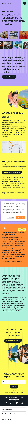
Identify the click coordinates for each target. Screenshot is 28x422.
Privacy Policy (5, 416)
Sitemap (12, 416)
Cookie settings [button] (10, 217)
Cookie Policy (5, 414)
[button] (24, 3)
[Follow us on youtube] (22, 403)
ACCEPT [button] (21, 217)
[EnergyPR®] (7, 3)
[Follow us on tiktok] (17, 403)
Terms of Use (13, 414)
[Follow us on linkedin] (6, 403)
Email (4, 382)
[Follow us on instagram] (11, 403)
